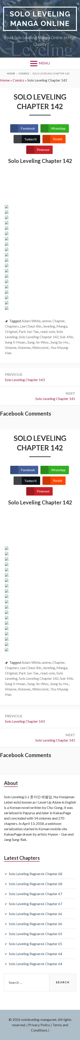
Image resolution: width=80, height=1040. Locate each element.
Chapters (12, 326)
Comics (18, 80)
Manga (61, 326)
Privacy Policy (39, 1025)
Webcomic (40, 347)
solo (52, 331)
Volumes (24, 347)
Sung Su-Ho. (59, 342)
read (43, 331)
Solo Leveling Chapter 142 (39, 337)
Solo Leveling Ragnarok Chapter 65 (35, 934)
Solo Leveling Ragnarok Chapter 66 (35, 914)
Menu (44, 63)
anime (46, 321)
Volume (10, 347)
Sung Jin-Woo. (38, 342)
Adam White (31, 321)
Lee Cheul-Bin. (31, 326)
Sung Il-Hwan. (15, 342)
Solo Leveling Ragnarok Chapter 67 (35, 894)
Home (5, 80)
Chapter (58, 321)
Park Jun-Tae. (29, 331)
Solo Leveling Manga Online (40, 19)
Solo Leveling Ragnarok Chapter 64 (35, 954)
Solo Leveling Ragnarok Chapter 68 (35, 874)
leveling (49, 326)
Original (11, 331)
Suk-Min (66, 337)
